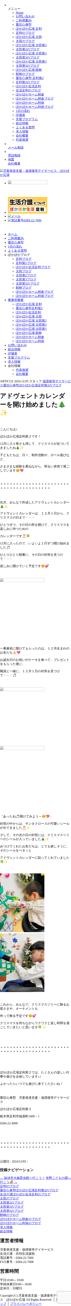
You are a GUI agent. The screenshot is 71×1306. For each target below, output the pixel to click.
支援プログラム (27, 119)
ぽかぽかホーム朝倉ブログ (35, 98)
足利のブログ (25, 32)
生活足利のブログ (28, 90)
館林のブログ (25, 74)
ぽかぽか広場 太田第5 (31, 61)
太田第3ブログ (26, 279)
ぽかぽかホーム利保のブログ (20, 1223)
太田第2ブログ (26, 275)
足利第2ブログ (26, 263)
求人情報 (22, 131)
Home (19, 12)
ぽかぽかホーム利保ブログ (35, 106)
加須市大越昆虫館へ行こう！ (22, 1178)
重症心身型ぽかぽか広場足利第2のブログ (29, 1190)
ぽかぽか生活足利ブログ (33, 267)
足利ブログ (24, 259)
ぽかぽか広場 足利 (29, 28)
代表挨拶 (22, 139)
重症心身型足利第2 (29, 308)
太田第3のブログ (27, 57)
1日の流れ (23, 111)
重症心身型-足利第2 (30, 78)
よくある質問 (25, 127)
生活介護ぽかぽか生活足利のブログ (25, 1194)
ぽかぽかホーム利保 (30, 102)
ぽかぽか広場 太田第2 (31, 45)
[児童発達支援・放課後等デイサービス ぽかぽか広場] (35, 175)
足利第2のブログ (27, 82)
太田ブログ (24, 271)
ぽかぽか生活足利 (28, 86)
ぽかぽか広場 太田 (29, 37)
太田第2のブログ (27, 49)
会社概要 (22, 135)
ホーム (12, 234)
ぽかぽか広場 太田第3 (31, 53)
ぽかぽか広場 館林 (29, 69)
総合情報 (22, 123)
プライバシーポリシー (26, 1303)
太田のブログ (25, 41)
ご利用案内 (24, 20)
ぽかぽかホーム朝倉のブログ (20, 1219)
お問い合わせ (25, 16)
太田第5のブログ (27, 65)
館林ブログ (24, 287)
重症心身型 (24, 24)
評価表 (20, 115)
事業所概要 (16, 300)
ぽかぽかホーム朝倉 (30, 94)
